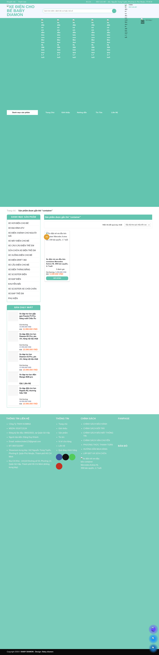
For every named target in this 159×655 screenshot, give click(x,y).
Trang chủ (11, 211)
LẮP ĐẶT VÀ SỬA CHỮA (94, 453)
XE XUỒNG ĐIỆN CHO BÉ (20, 255)
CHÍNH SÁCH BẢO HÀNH (95, 424)
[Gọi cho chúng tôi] (72, 457)
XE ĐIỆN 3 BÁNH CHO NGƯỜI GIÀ (22, 234)
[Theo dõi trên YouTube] (59, 466)
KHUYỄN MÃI (14, 284)
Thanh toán (22, 2)
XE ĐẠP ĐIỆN (14, 279)
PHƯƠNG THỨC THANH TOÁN (98, 445)
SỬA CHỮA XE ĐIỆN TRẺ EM (22, 250)
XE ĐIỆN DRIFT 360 (17, 260)
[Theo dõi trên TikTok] (65, 457)
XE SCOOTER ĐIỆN (17, 274)
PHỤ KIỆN (13, 298)
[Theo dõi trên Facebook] (59, 457)
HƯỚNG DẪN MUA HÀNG (95, 449)
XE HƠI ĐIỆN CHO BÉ (18, 223)
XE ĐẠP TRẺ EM (16, 293)
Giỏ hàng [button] (57, 278)
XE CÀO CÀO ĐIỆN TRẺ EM (21, 246)
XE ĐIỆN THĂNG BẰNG (19, 269)
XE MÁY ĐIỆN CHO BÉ (18, 241)
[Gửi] (114, 11)
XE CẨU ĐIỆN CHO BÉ (18, 265)
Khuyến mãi (11, 2)
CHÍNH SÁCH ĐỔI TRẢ (94, 428)
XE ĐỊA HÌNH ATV (16, 228)
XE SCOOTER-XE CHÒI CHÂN (22, 289)
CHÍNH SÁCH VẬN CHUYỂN (96, 440)
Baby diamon (47, 652)
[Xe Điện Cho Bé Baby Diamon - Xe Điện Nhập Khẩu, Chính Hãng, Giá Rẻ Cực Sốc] (23, 11)
